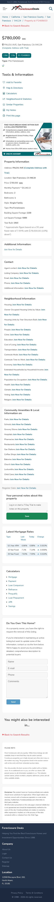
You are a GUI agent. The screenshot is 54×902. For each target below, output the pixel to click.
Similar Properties (14, 104)
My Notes (11, 110)
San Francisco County (33, 16)
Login (4, 853)
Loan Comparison (16, 585)
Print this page (13, 115)
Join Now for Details (13, 249)
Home (5, 16)
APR (10, 602)
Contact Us (7, 857)
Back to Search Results (16, 25)
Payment (12, 581)
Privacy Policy (17, 893)
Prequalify (12, 593)
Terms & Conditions (34, 893)
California (15, 16)
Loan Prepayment (16, 598)
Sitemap (5, 866)
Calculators (11, 93)
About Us (6, 849)
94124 (17, 20)
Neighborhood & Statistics (19, 99)
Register (5, 862)
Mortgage (12, 577)
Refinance (12, 589)
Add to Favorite (13, 82)
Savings (11, 606)
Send (13, 702)
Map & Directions (14, 87)
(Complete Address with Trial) (15, 48)
